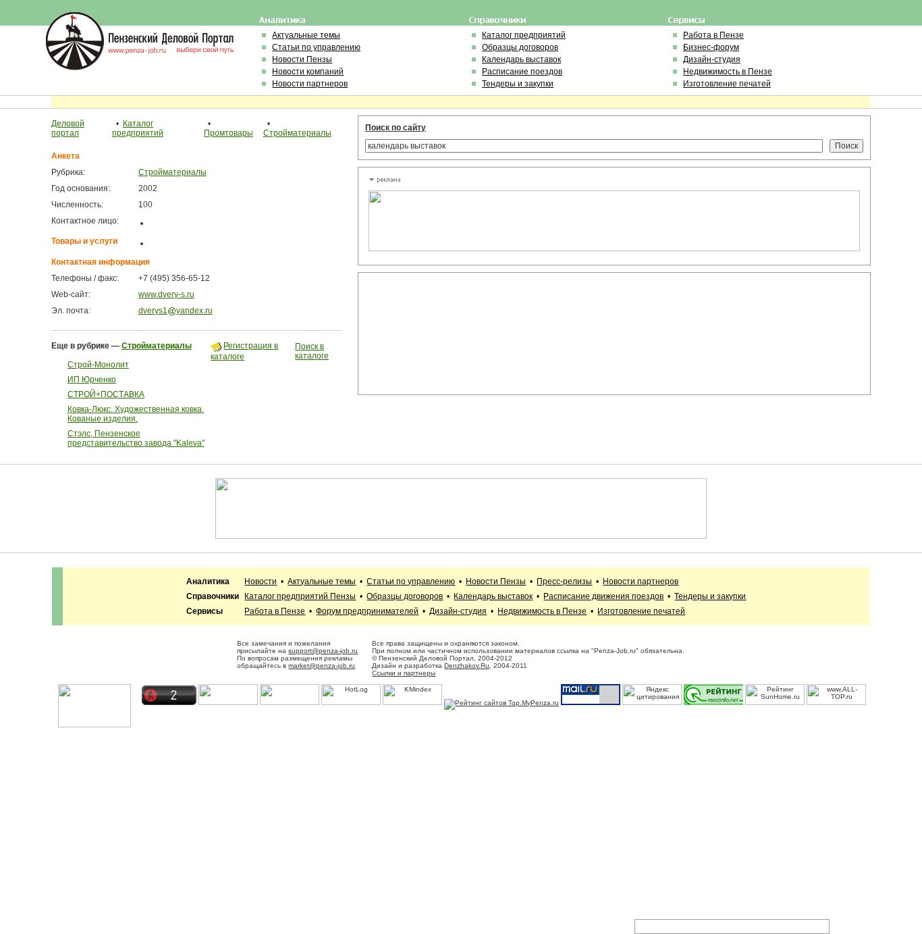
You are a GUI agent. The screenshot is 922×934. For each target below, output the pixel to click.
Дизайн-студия (711, 59)
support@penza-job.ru (323, 650)
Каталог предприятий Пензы (300, 596)
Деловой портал (67, 128)
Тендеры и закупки (517, 83)
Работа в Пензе (713, 35)
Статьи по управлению (316, 47)
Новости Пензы (302, 59)
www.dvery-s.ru (166, 294)
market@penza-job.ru (321, 665)
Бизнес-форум (711, 47)
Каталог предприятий (524, 35)
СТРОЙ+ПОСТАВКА (105, 394)
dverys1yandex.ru (175, 310)
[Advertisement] (429, 333)
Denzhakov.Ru (466, 665)
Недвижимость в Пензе (727, 71)
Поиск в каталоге (312, 351)
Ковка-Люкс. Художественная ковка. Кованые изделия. (135, 414)
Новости (260, 581)
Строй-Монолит (98, 364)
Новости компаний (308, 71)
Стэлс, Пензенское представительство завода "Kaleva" (136, 438)
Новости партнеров (310, 83)
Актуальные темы (306, 35)
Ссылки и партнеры (403, 673)
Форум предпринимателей (367, 611)
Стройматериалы (297, 133)
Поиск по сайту (395, 127)
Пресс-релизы (564, 581)
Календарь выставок (521, 59)
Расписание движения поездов (603, 596)
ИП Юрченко (91, 379)
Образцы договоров (520, 47)
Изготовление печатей (727, 83)
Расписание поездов (522, 71)
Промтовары (228, 133)
